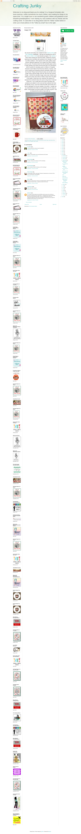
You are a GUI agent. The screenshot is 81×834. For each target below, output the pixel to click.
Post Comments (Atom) (33, 206)
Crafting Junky (27, 5)
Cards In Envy (34, 140)
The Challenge (31, 141)
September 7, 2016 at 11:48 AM (32, 168)
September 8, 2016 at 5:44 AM (32, 189)
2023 (63, 144)
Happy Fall (64, 176)
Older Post (54, 204)
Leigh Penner (29, 186)
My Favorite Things (45, 140)
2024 (63, 142)
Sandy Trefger (29, 171)
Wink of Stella (36, 141)
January (63, 194)
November (64, 157)
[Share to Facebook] (41, 138)
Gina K (38, 140)
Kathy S (28, 179)
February (64, 193)
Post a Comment (29, 202)
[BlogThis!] (38, 138)
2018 (63, 151)
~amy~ (28, 153)
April (63, 190)
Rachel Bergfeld (30, 165)
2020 (63, 148)
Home (41, 204)
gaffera (42, 831)
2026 (63, 139)
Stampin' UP (27, 141)
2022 (63, 145)
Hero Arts (40, 140)
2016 (63, 154)
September (64, 160)
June (63, 187)
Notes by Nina (29, 159)
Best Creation (29, 140)
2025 (63, 141)
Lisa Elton (29, 146)
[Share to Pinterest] (42, 138)
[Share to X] (39, 138)
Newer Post (27, 204)
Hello (63, 174)
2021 (63, 147)
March (63, 191)
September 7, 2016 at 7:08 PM (32, 183)
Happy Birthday (65, 177)
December (64, 155)
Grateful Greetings (64, 167)
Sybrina (53, 56)
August (63, 184)
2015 (63, 196)
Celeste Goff (64, 43)
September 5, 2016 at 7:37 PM (32, 149)
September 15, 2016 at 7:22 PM (32, 200)
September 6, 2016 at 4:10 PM (32, 162)
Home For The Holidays (64, 162)
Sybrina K (29, 192)
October (63, 158)
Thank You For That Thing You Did (64, 180)
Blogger (49, 831)
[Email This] (37, 138)
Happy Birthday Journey (65, 173)
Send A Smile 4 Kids (52, 140)
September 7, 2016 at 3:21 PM (32, 175)
